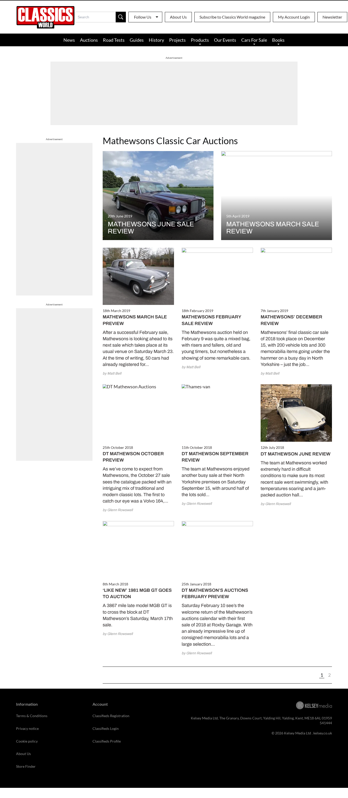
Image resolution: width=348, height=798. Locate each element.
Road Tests (114, 40)
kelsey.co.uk (322, 733)
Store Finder (26, 766)
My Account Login (294, 16)
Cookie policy (27, 741)
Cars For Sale (254, 40)
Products (200, 40)
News (69, 40)
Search (121, 17)
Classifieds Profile (106, 741)
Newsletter (332, 16)
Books (278, 40)
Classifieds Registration (110, 716)
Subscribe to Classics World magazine (232, 16)
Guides (137, 40)
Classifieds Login (105, 728)
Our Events (225, 40)
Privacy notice (27, 728)
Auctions (89, 40)
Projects (177, 40)
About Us (178, 16)
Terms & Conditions (31, 716)
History (156, 40)
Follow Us (142, 16)
